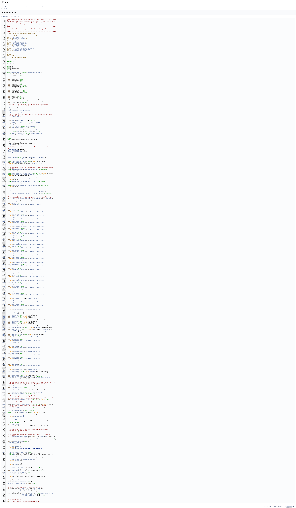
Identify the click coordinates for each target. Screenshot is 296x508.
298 (3, 376)
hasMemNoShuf (14, 375)
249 (3, 317)
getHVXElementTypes (22, 452)
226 (3, 290)
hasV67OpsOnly (15, 250)
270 (3, 342)
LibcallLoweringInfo (31, 193)
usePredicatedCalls (16, 387)
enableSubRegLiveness (17, 410)
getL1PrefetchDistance (19, 481)
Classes (30, 6)
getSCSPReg (16, 385)
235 (3, 300)
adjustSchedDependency (17, 436)
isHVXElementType (16, 467)
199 (3, 257)
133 (3, 178)
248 (3, 316)
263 (3, 334)
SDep (25, 437)
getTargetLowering (31, 178)
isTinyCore (14, 326)
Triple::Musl (37, 163)
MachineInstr (22, 488)
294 (3, 371)
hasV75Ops (13, 282)
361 (3, 452)
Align (9, 472)
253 (3, 322)
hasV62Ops (13, 225)
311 (3, 392)
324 (3, 407)
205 (3, 264)
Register (10, 107)
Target (5, 8)
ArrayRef (17, 460)
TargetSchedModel (33, 439)
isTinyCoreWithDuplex (17, 327)
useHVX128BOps (15, 371)
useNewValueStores (16, 320)
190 (3, 246)
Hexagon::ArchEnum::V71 (37, 269)
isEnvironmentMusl (16, 162)
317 (3, 399)
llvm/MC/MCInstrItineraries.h (21, 49)
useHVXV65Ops (14, 346)
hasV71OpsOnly (15, 271)
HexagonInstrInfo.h (18, 41)
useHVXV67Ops (14, 353)
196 (3, 253)
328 (3, 412)
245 (3, 312)
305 (3, 385)
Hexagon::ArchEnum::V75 (37, 284)
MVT (14, 453)
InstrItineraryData (13, 154)
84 (3, 119)
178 (3, 232)
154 (3, 203)
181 (3, 235)
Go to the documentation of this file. (10, 16)
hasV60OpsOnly (15, 221)
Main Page (3, 6)
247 (3, 315)
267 (3, 339)
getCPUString (23, 412)
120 (3, 162)
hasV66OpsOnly (15, 243)
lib (1, 8)
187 (3, 243)
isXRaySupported (15, 201)
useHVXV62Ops (14, 342)
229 (3, 293)
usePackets (14, 317)
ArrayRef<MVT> (12, 452)
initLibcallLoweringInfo (18, 193)
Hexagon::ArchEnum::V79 (37, 291)
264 (3, 335)
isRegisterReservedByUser (18, 376)
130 (3, 174)
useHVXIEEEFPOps (15, 329)
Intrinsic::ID (12, 483)
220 (3, 282)
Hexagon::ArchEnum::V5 (36, 204)
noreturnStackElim (16, 389)
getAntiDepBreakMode (24, 404)
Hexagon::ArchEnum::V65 (37, 233)
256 (3, 326)
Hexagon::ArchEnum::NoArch (39, 112)
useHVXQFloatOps (15, 330)
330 (3, 415)
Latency (35, 489)
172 (3, 225)
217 (3, 279)
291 (3, 368)
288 (3, 364)
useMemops (13, 316)
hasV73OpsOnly (15, 279)
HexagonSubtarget (15, 72)
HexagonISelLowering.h (19, 39)
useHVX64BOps (14, 372)
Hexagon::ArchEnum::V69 (37, 262)
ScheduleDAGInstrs (21, 120)
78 (3, 112)
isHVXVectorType (15, 469)
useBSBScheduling (16, 392)
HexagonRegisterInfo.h (19, 42)
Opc (32, 483)
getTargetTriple (21, 161)
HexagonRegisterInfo (17, 174)
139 (3, 185)
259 (3, 329)
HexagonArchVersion (24, 110)
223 (3, 286)
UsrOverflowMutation (18, 119)
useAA (12, 431)
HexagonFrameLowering (14, 152)
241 (3, 308)
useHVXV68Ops (14, 357)
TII (52, 493)
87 (3, 122)
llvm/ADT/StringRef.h (19, 45)
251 (3, 320)
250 (3, 318)
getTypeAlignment (16, 472)
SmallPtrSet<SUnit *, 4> (29, 494)
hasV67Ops (13, 246)
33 (3, 57)
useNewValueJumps (16, 318)
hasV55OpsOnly (15, 214)
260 (3, 330)
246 (3, 314)
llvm (14, 61)
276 (3, 350)
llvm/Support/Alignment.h (20, 50)
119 (3, 161)
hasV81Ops (13, 300)
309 (3, 389)
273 (3, 346)
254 (3, 323)
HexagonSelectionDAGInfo (15, 151)
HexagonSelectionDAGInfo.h (20, 43)
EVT (22, 469)
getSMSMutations (15, 424)
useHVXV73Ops (14, 368)
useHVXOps (45, 329)
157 (3, 207)
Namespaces (23, 6)
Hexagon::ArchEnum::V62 (37, 226)
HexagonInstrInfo (32, 130)
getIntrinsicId (20, 483)
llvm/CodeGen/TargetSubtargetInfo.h (23, 48)
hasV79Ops (13, 290)
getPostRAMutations (16, 419)
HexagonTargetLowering (14, 150)
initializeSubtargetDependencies (28, 190)
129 (3, 173)
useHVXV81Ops (14, 308)
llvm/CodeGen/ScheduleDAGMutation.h (23, 47)
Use (46, 436)
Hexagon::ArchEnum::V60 (37, 219)
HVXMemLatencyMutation (18, 122)
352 (3, 441)
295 (3, 372)
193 (3, 250)
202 (3, 261)
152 (3, 201)
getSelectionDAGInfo (33, 185)
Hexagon (11, 8)
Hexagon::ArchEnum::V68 (37, 255)
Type (20, 470)
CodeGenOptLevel (12, 113)
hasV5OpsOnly (14, 207)
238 (3, 304)
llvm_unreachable (14, 448)
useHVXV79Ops (14, 297)
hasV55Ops (13, 210)
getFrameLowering (30, 181)
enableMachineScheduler (17, 393)
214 (3, 275)
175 (3, 228)
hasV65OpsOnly (15, 235)
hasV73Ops (13, 275)
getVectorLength (18, 441)
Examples (42, 6)
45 (3, 72)
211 (3, 271)
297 (3, 375)
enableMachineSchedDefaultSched (20, 399)
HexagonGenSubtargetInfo (33, 72)
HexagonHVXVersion (24, 112)
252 (3, 321)
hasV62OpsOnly (15, 228)
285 (3, 360)
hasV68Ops (13, 253)
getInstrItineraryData (30, 169)
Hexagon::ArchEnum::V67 (37, 247)
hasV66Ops (13, 239)
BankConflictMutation (18, 133)
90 (3, 126)
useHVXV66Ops (14, 350)
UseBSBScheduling (16, 116)
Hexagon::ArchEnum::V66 (37, 240)
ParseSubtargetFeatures (17, 198)
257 (3, 327)
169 (3, 221)
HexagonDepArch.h (18, 37)
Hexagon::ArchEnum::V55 (37, 211)
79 (3, 113)
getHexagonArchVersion (19, 204)
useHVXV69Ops (14, 360)
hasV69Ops (13, 261)
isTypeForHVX (14, 470)
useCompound (14, 314)
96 (3, 133)
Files (36, 6)
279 (3, 353)
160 (3, 210)
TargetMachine (26, 158)
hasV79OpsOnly (15, 293)
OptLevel (20, 113)
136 (3, 181)
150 (3, 198)
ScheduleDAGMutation (36, 119)
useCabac (13, 323)
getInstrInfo (26, 173)
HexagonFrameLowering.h (19, 38)
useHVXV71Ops (14, 364)
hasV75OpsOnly (15, 286)
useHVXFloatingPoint (17, 334)
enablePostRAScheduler (17, 407)
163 (3, 214)
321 (3, 404)
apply (13, 120)
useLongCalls (14, 315)
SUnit (18, 131)
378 (3, 472)
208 (3, 268)
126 (3, 169)
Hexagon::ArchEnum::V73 (37, 276)
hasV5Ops (13, 203)
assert (11, 377)
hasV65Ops (13, 232)
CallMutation (16, 126)
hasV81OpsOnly (15, 304)
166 (3, 217)
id (15, 377)
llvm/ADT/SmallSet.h (18, 44)
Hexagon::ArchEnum (13, 110)
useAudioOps (14, 312)
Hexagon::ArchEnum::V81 (37, 302)
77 (3, 110)
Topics (17, 6)
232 (3, 297)
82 (3, 116)
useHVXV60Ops (14, 339)
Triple (9, 144)
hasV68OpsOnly (15, 257)
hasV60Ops (13, 217)
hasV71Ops (13, 268)
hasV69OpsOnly (15, 264)
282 (3, 357)
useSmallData (14, 321)
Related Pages (11, 6)
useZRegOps (14, 322)
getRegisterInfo (29, 174)
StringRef (32, 157)
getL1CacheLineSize (18, 479)
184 (3, 239)
